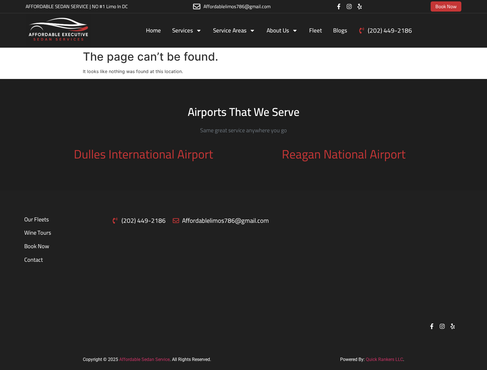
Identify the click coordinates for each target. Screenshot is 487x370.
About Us (278, 30)
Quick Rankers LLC (384, 359)
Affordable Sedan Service (144, 359)
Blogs (340, 30)
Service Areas (230, 30)
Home (153, 30)
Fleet (315, 30)
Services (182, 30)
